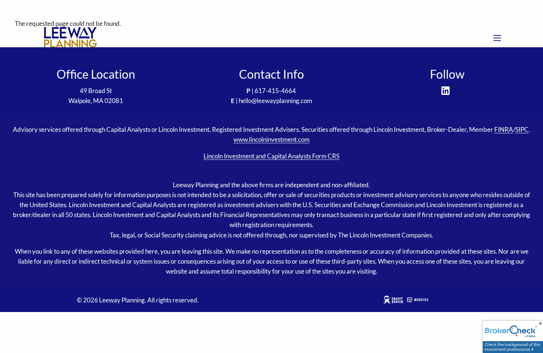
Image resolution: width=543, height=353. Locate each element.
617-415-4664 (275, 91)
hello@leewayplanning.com (275, 100)
